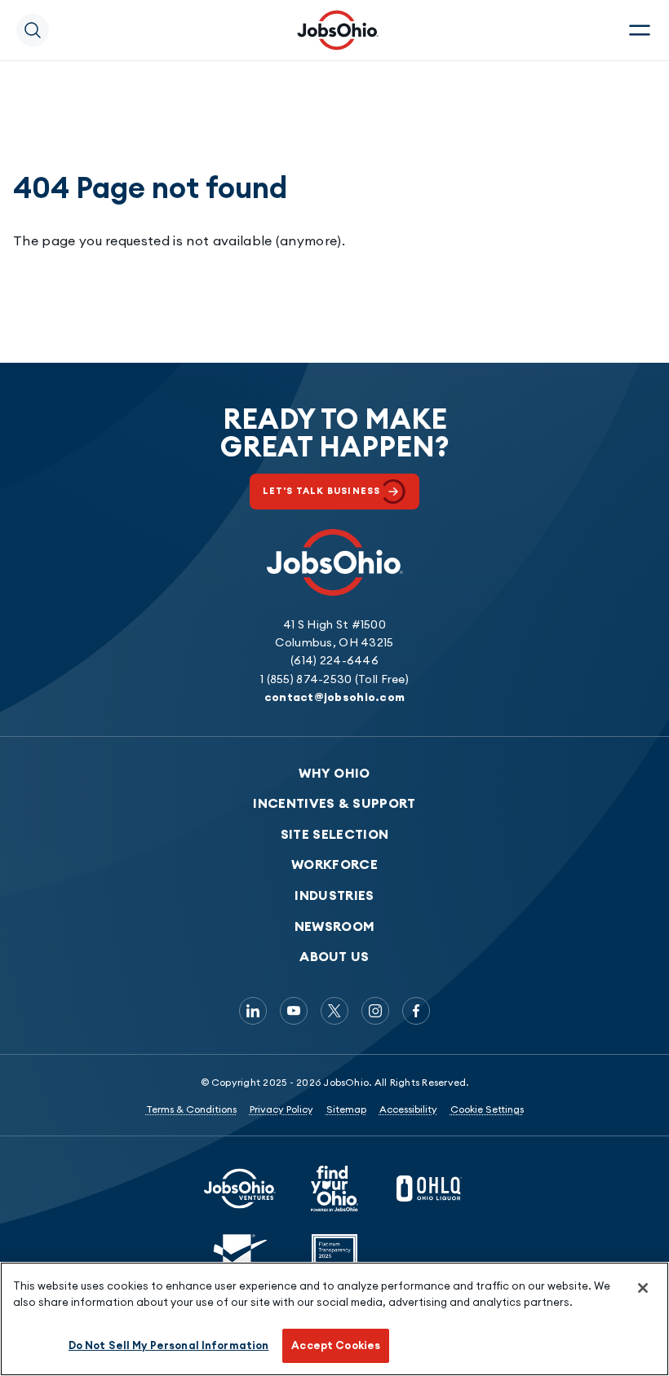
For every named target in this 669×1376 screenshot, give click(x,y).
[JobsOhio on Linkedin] (253, 1011)
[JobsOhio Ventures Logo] (240, 1188)
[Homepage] (338, 30)
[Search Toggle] (32, 30)
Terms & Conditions (191, 1109)
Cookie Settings (487, 1109)
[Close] (643, 1288)
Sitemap (346, 1109)
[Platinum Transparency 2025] (334, 1257)
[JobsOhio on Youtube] (294, 1011)
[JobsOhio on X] (334, 1011)
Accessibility (408, 1109)
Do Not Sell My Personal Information (169, 1345)
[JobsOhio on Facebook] (416, 1011)
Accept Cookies (335, 1345)
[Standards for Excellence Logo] (240, 1257)
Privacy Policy (281, 1109)
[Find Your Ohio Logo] (334, 1188)
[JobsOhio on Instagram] (375, 1011)
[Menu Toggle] (640, 30)
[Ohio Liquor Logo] (429, 1188)
